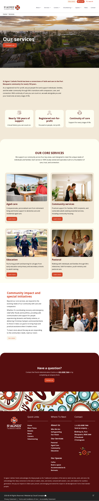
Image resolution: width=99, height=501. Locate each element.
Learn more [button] (12, 219)
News (86, 7)
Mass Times (32, 428)
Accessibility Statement (47, 499)
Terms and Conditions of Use (28, 499)
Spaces (77, 7)
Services (46, 7)
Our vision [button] (11, 338)
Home (5, 14)
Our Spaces (56, 458)
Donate (30, 431)
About (38, 7)
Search (90, 1)
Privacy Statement (10, 499)
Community (55, 448)
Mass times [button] (71, 1)
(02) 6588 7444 (63, 372)
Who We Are (55, 429)
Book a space (56, 465)
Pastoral (54, 443)
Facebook (79, 437)
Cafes (53, 462)
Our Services (57, 438)
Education (55, 451)
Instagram (80, 440)
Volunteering (67, 7)
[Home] (12, 7)
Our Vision (55, 435)
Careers (56, 7)
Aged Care (55, 445)
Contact (93, 7)
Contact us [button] (9, 45)
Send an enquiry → (82, 428)
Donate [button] (81, 1)
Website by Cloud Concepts (34, 495)
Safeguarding (56, 432)
